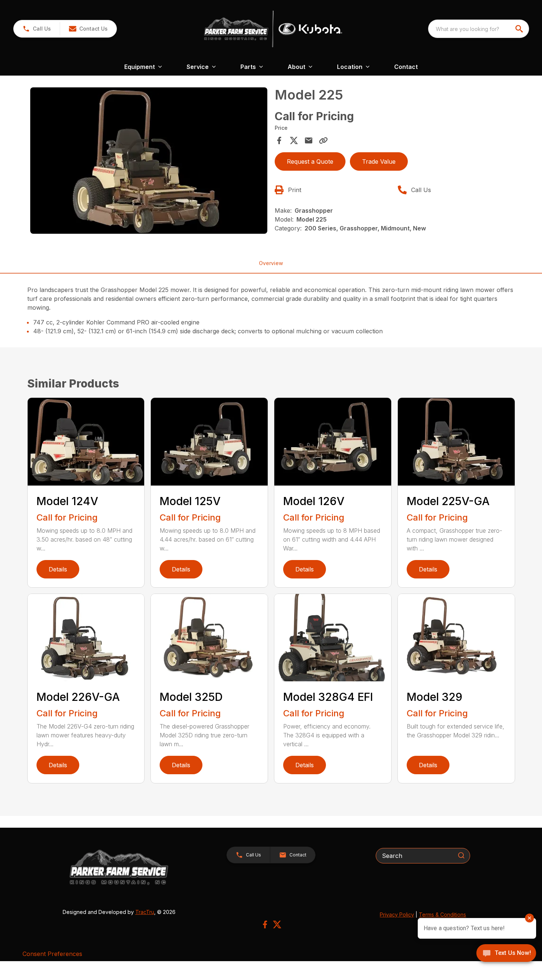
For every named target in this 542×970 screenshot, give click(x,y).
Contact (406, 66)
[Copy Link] (323, 140)
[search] (520, 28)
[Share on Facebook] (279, 140)
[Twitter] (277, 924)
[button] (37, 28)
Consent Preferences (52, 953)
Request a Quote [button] (310, 161)
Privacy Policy (397, 914)
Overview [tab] (271, 263)
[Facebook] (265, 924)
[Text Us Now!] (506, 954)
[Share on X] (293, 140)
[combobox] (478, 29)
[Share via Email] (308, 140)
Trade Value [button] (379, 161)
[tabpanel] (149, 161)
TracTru (144, 912)
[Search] (461, 855)
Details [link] (58, 569)
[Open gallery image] (149, 160)
